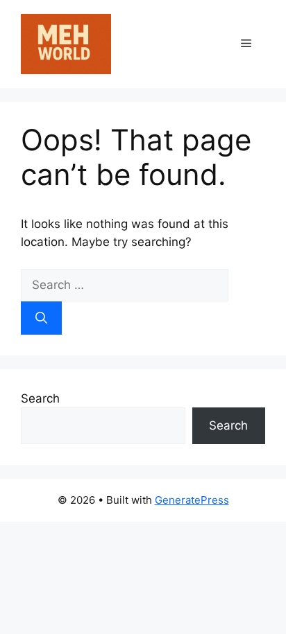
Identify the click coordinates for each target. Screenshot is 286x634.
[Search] (41, 318)
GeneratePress (192, 500)
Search (40, 398)
